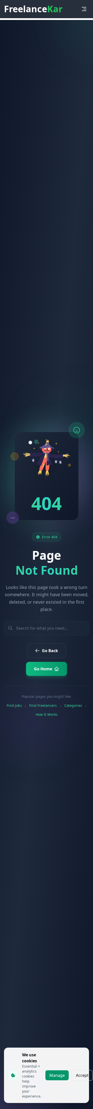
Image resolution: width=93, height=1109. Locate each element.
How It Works (47, 714)
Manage (57, 1075)
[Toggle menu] (84, 9)
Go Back (50, 650)
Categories (73, 705)
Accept (82, 1075)
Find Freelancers (43, 705)
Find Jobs (14, 705)
